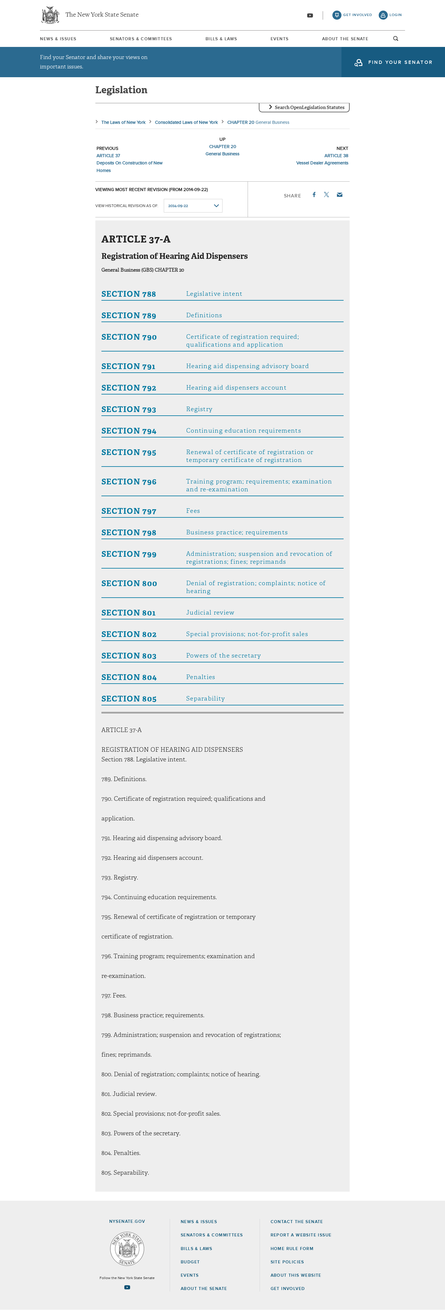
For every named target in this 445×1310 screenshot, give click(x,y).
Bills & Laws (221, 39)
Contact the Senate (297, 1222)
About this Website (296, 1275)
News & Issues (58, 39)
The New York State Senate (102, 15)
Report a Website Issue (301, 1235)
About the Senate (204, 1289)
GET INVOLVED (288, 1289)
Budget (190, 1262)
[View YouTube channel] (310, 15)
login (396, 15)
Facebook (314, 195)
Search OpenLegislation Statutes (309, 107)
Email (339, 195)
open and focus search (395, 40)
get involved (357, 15)
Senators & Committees (141, 39)
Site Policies (287, 1262)
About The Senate (345, 39)
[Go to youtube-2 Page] (127, 1287)
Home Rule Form (292, 1249)
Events (279, 39)
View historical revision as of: (126, 206)
